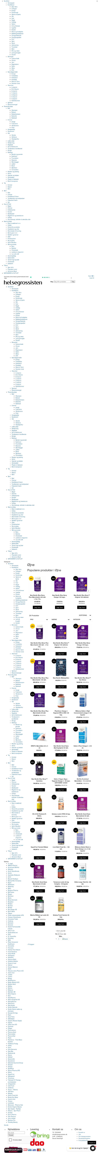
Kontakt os (81, 1132)
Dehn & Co (11, 930)
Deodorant (15, 700)
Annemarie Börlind (13, 867)
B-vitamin (18, 659)
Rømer (10, 1055)
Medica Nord (12, 984)
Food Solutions (12, 952)
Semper (10, 1065)
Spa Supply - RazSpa (14, 1109)
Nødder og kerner (17, 818)
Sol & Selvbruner (17, 715)
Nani (9, 996)
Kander (14, 786)
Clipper (10, 913)
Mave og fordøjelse (18, 597)
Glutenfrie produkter (18, 809)
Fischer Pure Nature (14, 950)
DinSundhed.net (13, 932)
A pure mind (11, 1099)
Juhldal (10, 975)
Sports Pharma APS (14, 1070)
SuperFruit (11, 1074)
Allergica (10, 869)
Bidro (9, 888)
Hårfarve (18, 705)
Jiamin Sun (11, 973)
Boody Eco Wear (13, 1097)
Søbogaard (11, 1076)
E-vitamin (18, 665)
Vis (56, 934)
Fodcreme (19, 692)
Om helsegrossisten (84, 1136)
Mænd (14, 759)
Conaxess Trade (13, 919)
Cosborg (10, 921)
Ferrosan (10, 948)
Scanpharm (11, 1061)
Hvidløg (18, 587)
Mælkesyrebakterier (21, 600)
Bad (13, 677)
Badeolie (18, 684)
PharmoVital (11, 1036)
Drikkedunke (15, 784)
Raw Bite (10, 1051)
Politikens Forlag (13, 1044)
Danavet (10, 925)
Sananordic (11, 1059)
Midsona (10, 990)
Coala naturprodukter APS (16, 915)
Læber (17, 736)
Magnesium (19, 633)
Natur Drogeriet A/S (14, 999)
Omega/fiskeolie (20, 602)
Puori (9, 1047)
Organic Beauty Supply (15, 1021)
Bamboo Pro (11, 1120)
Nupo (9, 1015)
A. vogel (10, 863)
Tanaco (10, 1101)
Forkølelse (19, 644)
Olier (13, 820)
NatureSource (12, 1001)
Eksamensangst (16, 673)
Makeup (14, 723)
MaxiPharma (12, 980)
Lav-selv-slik (19, 839)
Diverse (14, 782)
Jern (17, 631)
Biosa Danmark (12, 900)
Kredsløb (18, 648)
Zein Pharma (12, 1116)
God (40, 277)
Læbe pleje (15, 709)
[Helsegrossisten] (23, 283)
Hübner (10, 965)
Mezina (10, 988)
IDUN (9, 969)
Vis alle (6, 1125)
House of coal (12, 963)
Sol (13, 776)
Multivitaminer (20, 669)
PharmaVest (11, 1034)
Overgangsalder (20, 604)
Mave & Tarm (20, 650)
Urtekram (10, 1088)
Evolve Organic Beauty (15, 1107)
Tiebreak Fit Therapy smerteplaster (14, 1081)
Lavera (10, 976)
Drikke (14, 807)
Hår (17, 581)
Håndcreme (19, 694)
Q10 (17, 606)
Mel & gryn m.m (16, 816)
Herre (13, 746)
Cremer (14, 688)
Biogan (10, 894)
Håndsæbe (15, 749)
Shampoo (18, 678)
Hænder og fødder (17, 747)
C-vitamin (18, 661)
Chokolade (19, 834)
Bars (17, 830)
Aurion (10, 873)
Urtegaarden (12, 1084)
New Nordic (11, 1005)
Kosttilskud (15, 567)
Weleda (10, 1093)
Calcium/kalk (19, 627)
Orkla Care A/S (12, 1024)
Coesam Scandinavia (14, 917)
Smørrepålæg (16, 841)
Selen (17, 634)
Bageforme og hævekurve (16, 791)
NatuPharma (12, 998)
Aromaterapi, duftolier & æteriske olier (17, 797)
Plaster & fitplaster (17, 751)
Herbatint (10, 957)
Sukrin (10, 1072)
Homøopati (15, 565)
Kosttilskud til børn (17, 769)
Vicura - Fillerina (13, 1090)
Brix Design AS (12, 909)
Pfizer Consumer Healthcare (13, 943)
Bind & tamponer (17, 753)
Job (79, 1134)
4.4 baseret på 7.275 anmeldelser (60, 277)
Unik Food (11, 1086)
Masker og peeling (17, 744)
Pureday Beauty (13, 1122)
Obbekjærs (11, 1019)
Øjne (17, 615)
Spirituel (14, 671)
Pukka (10, 1045)
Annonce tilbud (16, 857)
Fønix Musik (11, 953)
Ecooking (10, 938)
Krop (17, 696)
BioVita (10, 907)
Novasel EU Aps (13, 1013)
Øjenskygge (19, 734)
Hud (17, 583)
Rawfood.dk (11, 1053)
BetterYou (11, 886)
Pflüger (10, 1028)
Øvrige (14, 721)
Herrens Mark (12, 959)
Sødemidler (15, 843)
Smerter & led (20, 652)
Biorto (9, 898)
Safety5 (10, 1057)
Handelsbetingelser (84, 1138)
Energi (17, 573)
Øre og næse (19, 617)
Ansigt (17, 690)
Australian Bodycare (14, 875)
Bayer (9, 883)
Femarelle (11, 946)
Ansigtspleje (15, 698)
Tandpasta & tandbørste (15, 718)
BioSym (10, 904)
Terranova (11, 1078)
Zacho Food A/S (13, 1095)
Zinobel (10, 1113)
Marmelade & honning (16, 814)
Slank (17, 610)
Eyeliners (18, 728)
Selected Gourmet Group (15, 1063)
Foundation (19, 730)
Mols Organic (12, 994)
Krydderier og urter (17, 811)
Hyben (17, 588)
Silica (17, 636)
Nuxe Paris (11, 1017)
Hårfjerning (15, 711)
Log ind (91, 278)
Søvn (17, 608)
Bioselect (10, 902)
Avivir (9, 877)
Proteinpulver (16, 822)
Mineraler (14, 625)
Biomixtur (10, 896)
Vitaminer (14, 654)
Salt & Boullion (16, 826)
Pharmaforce (12, 1030)
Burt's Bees (11, 911)
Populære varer (16, 855)
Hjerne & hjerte (18, 578)
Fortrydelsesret (83, 1140)
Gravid (18, 623)
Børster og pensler (19, 725)
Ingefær (18, 592)
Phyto (9, 1038)
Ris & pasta (15, 824)
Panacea (10, 1026)
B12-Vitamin (19, 657)
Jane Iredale (11, 1118)
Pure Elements (12, 1049)
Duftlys (14, 793)
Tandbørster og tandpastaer (16, 771)
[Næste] (65, 938)
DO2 (9, 934)
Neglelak (14, 713)
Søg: (51, 282)
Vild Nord (10, 1091)
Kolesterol (19, 646)
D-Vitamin (18, 663)
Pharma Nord (12, 1032)
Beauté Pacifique (13, 879)
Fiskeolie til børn (17, 774)
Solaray (10, 1067)
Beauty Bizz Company (14, 881)
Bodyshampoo (20, 682)
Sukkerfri (14, 849)
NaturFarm (11, 1003)
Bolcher (18, 832)
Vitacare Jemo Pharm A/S (15, 971)
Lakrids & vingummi (18, 837)
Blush (17, 738)
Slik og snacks (16, 828)
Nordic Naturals (12, 1007)
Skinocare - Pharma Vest (15, 1105)
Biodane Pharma (13, 890)
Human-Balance (13, 967)
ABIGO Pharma (12, 865)
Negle (17, 585)
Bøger (13, 780)
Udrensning (19, 611)
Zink (17, 638)
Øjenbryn (18, 740)
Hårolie (18, 703)
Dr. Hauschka (12, 936)
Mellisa (10, 986)
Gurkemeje (19, 575)
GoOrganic (11, 955)
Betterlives (11, 884)
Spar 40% (15, 853)
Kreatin (18, 594)
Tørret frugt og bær (17, 845)
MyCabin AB (11, 992)
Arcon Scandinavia (13, 871)
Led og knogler (18, 620)
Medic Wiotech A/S (13, 982)
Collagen (18, 571)
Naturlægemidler (17, 640)
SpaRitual (11, 1068)
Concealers (19, 742)
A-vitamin (18, 656)
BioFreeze (11, 892)
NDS (9, 940)
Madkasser (15, 788)
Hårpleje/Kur (19, 707)
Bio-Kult (10, 906)
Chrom (18, 629)
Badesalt (18, 686)
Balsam (18, 680)
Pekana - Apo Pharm (14, 1111)
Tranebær (18, 613)
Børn (13, 761)
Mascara (18, 732)
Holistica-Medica (13, 961)
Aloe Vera (18, 569)
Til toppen (31, 944)
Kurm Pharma (12, 1114)
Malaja (10, 978)
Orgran (10, 1022)
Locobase (11, 1103)
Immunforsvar (20, 590)
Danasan (10, 923)
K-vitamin (18, 667)
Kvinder (14, 757)
